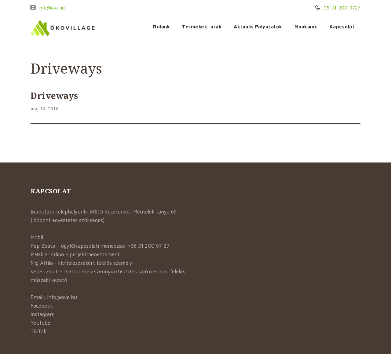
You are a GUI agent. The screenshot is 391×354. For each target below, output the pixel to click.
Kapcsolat (342, 26)
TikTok (38, 331)
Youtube (40, 323)
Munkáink (305, 26)
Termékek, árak (201, 26)
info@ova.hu (51, 7)
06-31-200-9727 (341, 7)
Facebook (42, 306)
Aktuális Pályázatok (258, 26)
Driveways (54, 95)
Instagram (42, 314)
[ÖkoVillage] (63, 28)
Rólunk (161, 26)
